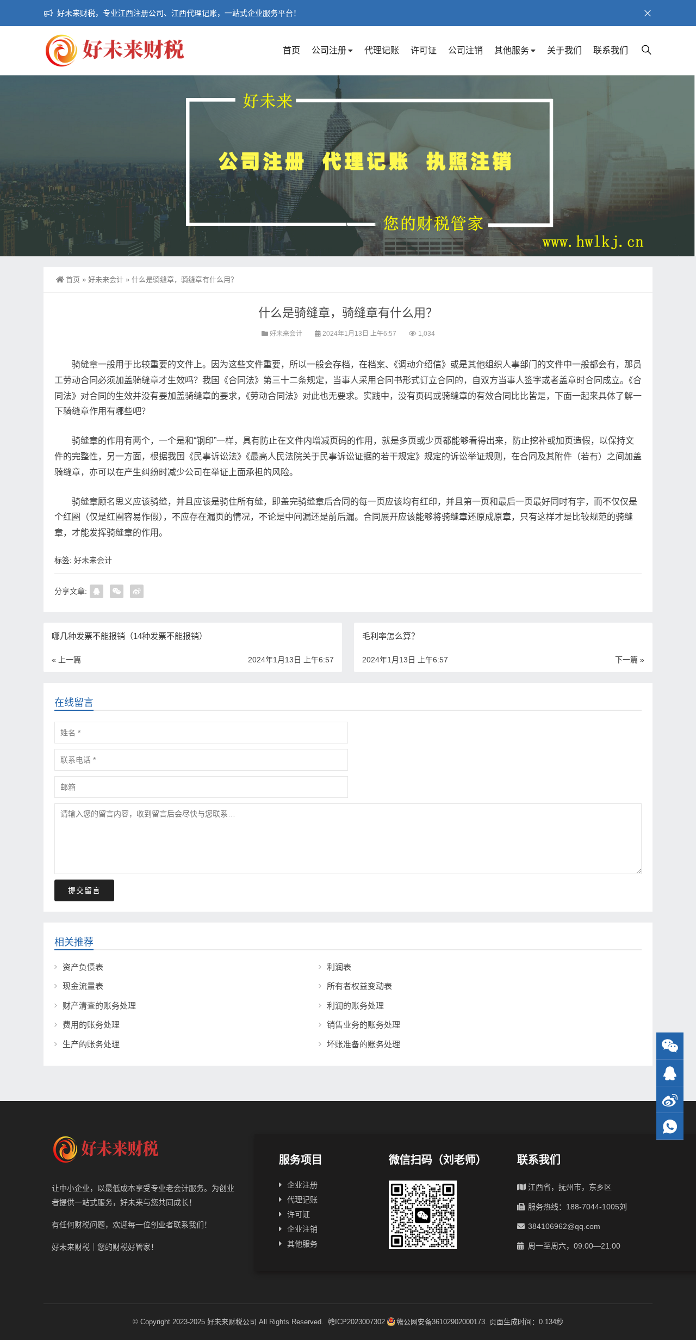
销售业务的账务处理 (363, 1024)
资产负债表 (83, 967)
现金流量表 (83, 986)
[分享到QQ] (96, 591)
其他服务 (511, 50)
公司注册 (329, 50)
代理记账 (381, 50)
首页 (291, 50)
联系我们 (610, 50)
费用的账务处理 (91, 1024)
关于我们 (564, 50)
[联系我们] (669, 1073)
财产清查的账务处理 (99, 1005)
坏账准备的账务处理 (363, 1044)
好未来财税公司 (232, 1322)
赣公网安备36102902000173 (440, 1322)
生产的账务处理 (91, 1044)
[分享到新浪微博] (137, 591)
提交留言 (84, 890)
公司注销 (465, 50)
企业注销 (302, 1229)
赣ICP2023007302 (356, 1322)
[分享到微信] (116, 591)
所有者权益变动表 (359, 986)
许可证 (424, 50)
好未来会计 (105, 279)
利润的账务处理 (355, 1005)
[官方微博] (669, 1099)
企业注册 (302, 1185)
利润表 (339, 967)
